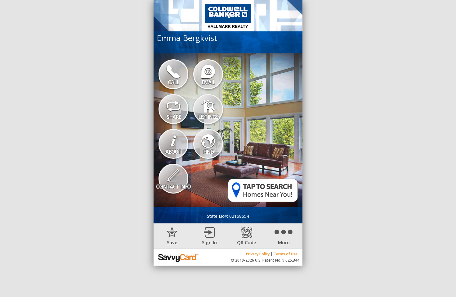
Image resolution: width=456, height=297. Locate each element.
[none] (172, 236)
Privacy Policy (258, 254)
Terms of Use (285, 254)
